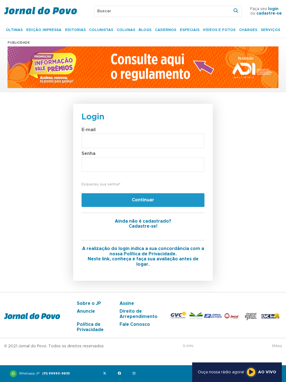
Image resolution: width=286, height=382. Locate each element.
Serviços (270, 30)
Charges (248, 30)
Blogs (145, 30)
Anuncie (86, 311)
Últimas (14, 30)
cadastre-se (269, 13)
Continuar (143, 200)
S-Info (188, 346)
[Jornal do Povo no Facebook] (120, 373)
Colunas (126, 30)
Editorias (75, 30)
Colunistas (101, 30)
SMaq (277, 346)
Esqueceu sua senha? (101, 184)
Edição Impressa (43, 30)
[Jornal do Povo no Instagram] (135, 373)
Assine (127, 303)
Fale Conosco (135, 324)
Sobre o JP (89, 303)
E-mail (89, 130)
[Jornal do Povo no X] (105, 373)
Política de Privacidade (90, 327)
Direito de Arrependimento (139, 314)
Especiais (189, 30)
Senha (89, 153)
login (273, 9)
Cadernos (165, 30)
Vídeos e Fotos (219, 30)
